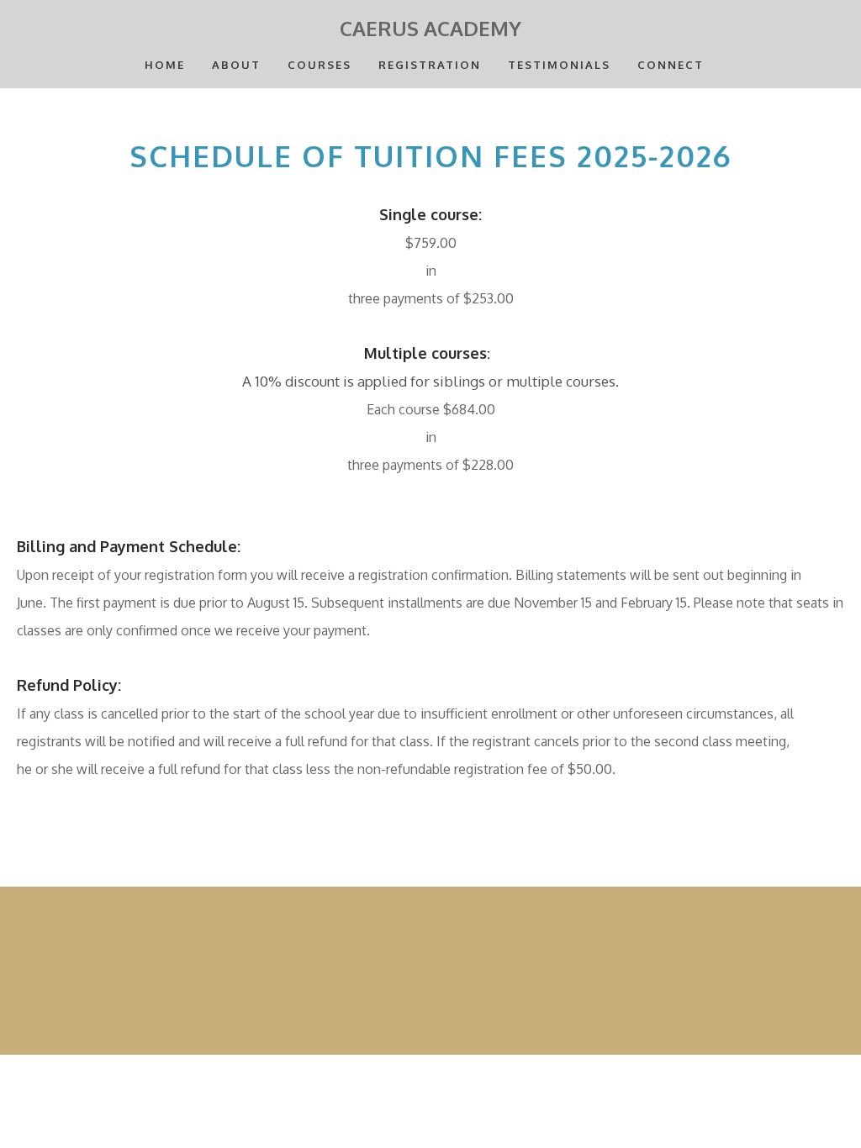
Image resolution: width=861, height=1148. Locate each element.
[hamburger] (53, 26)
